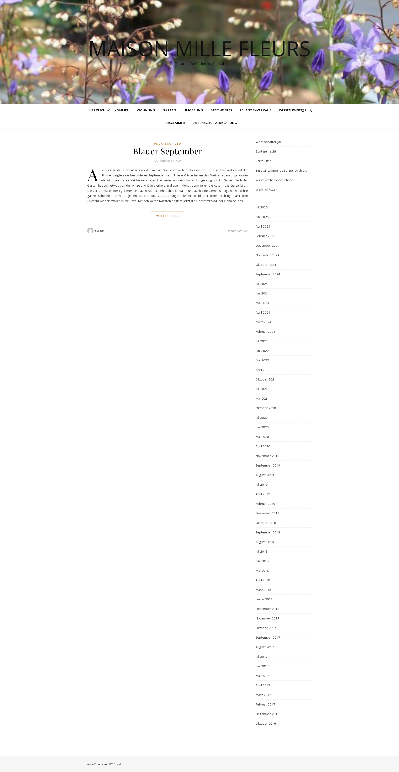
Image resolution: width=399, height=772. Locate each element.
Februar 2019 (265, 503)
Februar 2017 (265, 704)
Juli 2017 (262, 656)
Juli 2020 (262, 417)
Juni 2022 (262, 350)
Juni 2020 (262, 427)
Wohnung (146, 110)
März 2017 (263, 695)
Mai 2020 (262, 437)
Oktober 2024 (266, 264)
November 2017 (267, 618)
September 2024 (268, 274)
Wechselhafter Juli (268, 142)
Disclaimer (175, 123)
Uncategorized (167, 143)
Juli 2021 (262, 389)
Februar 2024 (265, 331)
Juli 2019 (262, 484)
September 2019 (268, 465)
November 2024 (267, 255)
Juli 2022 (262, 341)
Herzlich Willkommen (109, 110)
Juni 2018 (262, 561)
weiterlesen (167, 216)
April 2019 (263, 494)
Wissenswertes (292, 110)
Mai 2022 (262, 360)
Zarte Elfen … (265, 161)
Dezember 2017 (267, 609)
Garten (169, 110)
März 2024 (263, 322)
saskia (99, 231)
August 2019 (265, 475)
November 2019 (267, 456)
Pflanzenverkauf (256, 110)
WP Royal (115, 764)
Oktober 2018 (266, 523)
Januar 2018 (264, 599)
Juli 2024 (262, 284)
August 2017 (265, 647)
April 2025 (263, 226)
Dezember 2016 (267, 714)
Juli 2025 (262, 207)
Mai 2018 (262, 570)
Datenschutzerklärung (214, 123)
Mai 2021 (262, 398)
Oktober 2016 (266, 723)
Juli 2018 (262, 551)
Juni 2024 (262, 293)
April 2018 (263, 580)
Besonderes (221, 110)
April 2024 (263, 312)
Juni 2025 (262, 217)
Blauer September (167, 150)
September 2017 (268, 637)
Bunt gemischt (266, 151)
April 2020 (263, 446)
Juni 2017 (262, 666)
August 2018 (265, 542)
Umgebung (193, 110)
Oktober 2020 (266, 408)
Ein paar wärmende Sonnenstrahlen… (282, 170)
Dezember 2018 (267, 513)
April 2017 (263, 685)
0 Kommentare (238, 231)
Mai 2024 (262, 303)
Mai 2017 (262, 675)
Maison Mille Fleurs (199, 48)
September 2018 (268, 532)
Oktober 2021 (266, 379)
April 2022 (263, 370)
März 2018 (263, 589)
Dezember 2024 (267, 245)
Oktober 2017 (266, 628)
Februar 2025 (265, 236)
